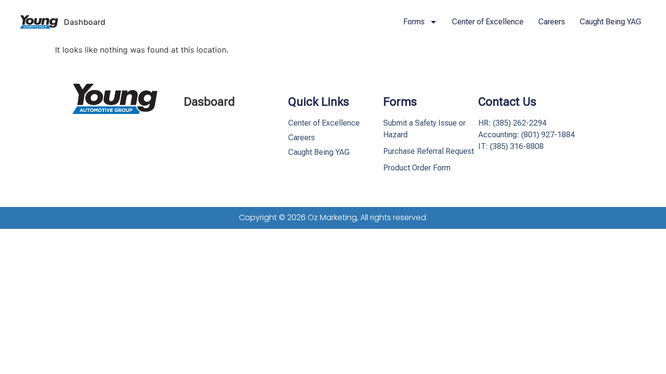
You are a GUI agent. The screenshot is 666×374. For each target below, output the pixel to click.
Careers (551, 21)
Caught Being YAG (610, 21)
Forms (414, 21)
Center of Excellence (488, 21)
